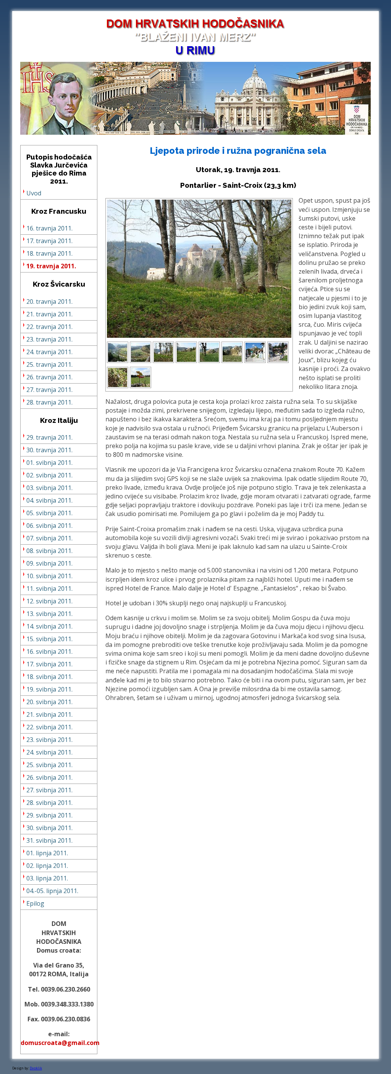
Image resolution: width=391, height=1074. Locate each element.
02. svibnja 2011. (49, 475)
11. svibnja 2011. (49, 588)
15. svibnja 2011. (49, 639)
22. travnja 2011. (49, 327)
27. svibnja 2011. (49, 790)
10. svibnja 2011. (49, 576)
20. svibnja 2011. (49, 702)
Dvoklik (36, 1068)
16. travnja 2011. (49, 228)
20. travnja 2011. (49, 301)
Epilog (35, 903)
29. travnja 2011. (49, 437)
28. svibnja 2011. (49, 802)
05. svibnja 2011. (49, 513)
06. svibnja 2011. (49, 525)
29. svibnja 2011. (49, 815)
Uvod (33, 193)
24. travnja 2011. (49, 352)
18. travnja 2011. (49, 253)
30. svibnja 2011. (49, 828)
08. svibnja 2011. (49, 551)
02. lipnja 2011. (47, 865)
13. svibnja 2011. (49, 614)
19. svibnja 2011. (49, 689)
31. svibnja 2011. (49, 840)
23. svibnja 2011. (49, 739)
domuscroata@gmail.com (60, 1043)
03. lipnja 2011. (47, 878)
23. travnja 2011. (49, 339)
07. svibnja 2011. (49, 538)
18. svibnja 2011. (49, 676)
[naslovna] (195, 132)
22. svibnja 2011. (49, 727)
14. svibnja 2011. (49, 626)
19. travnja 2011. (51, 266)
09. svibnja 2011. (49, 563)
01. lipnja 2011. (47, 853)
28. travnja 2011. (49, 402)
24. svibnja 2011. (49, 752)
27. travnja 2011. (49, 389)
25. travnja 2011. (49, 364)
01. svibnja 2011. (49, 462)
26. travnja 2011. (49, 377)
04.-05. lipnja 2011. (52, 891)
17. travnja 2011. (49, 241)
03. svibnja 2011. (49, 488)
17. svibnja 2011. (49, 664)
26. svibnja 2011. (49, 777)
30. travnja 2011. (49, 450)
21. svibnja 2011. (49, 714)
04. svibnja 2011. (49, 500)
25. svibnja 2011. (49, 765)
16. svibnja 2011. (49, 651)
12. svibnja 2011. (49, 601)
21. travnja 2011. (49, 314)
